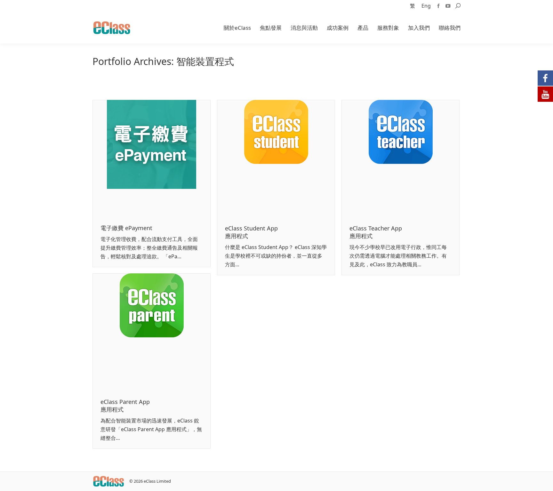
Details (160, 159)
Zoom (143, 159)
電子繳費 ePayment (126, 228)
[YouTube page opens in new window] (448, 6)
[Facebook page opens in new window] (438, 6)
